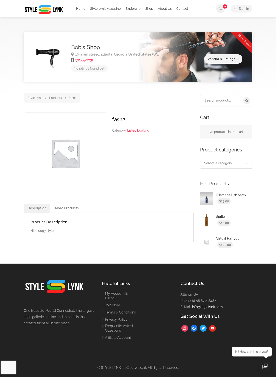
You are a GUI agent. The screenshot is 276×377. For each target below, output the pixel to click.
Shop (149, 9)
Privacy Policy (116, 319)
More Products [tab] (67, 208)
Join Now (112, 305)
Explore (131, 9)
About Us (165, 9)
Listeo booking (138, 130)
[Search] (246, 100)
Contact (182, 9)
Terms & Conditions (120, 312)
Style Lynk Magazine (105, 9)
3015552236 (84, 60)
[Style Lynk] (45, 9)
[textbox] (226, 163)
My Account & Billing (116, 295)
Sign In (243, 9)
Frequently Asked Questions (119, 328)
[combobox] (226, 163)
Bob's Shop (85, 47)
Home (80, 9)
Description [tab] (37, 208)
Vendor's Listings (221, 59)
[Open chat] (265, 366)
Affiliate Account (118, 338)
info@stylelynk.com (207, 307)
